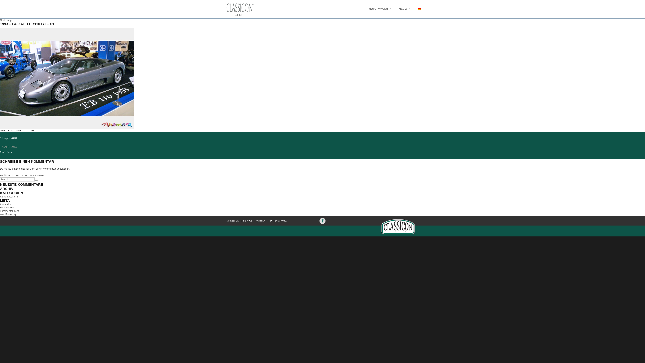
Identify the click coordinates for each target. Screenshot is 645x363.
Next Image (6, 20)
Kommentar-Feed (9, 210)
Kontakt (261, 221)
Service (247, 221)
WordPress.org (8, 214)
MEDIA (403, 8)
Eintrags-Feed (7, 207)
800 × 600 (6, 152)
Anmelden (6, 204)
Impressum (233, 221)
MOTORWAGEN (379, 8)
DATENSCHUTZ (278, 221)
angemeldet (18, 168)
